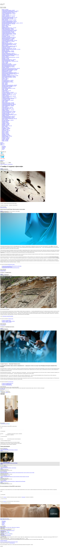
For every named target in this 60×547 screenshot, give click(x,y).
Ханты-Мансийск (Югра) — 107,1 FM (8, 113)
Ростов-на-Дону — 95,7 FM (6, 87)
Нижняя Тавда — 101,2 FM (6, 135)
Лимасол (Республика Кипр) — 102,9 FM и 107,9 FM (10, 61)
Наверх (1, 518)
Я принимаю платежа (5, 392)
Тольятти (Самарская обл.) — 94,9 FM (7, 105)
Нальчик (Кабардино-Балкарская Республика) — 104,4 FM (11, 68)
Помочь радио (2, 393)
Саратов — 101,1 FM (5, 91)
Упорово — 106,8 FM (5, 139)
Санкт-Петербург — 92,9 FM (6, 90)
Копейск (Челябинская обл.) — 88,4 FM (8, 55)
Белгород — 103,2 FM (5, 15)
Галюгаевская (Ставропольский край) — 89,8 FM (9, 30)
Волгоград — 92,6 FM (5, 24)
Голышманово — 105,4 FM (6, 128)
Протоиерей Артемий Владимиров (8, 316)
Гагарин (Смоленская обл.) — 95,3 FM (8, 29)
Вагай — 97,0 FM (4, 126)
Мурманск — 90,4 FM (5, 67)
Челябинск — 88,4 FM (5, 115)
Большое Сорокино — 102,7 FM (7, 125)
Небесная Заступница (3, 207)
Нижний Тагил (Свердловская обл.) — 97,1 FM (9, 72)
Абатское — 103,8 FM (5, 122)
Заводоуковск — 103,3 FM (6, 130)
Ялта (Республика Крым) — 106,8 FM (7, 120)
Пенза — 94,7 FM (4, 82)
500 (0, 388)
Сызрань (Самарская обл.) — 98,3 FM (7, 100)
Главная (1, 164)
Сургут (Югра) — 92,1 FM (6, 99)
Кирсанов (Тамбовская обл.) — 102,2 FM (8, 53)
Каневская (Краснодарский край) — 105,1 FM (9, 48)
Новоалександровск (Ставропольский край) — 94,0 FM (10, 73)
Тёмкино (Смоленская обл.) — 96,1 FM (8, 102)
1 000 (2, 388)
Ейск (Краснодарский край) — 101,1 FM (8, 35)
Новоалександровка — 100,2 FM (7, 136)
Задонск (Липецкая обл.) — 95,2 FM (7, 39)
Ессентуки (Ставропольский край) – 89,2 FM (9, 37)
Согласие (5, 433)
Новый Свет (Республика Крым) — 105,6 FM (9, 77)
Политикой (3, 434)
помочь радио (2, 143)
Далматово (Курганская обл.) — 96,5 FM (8, 32)
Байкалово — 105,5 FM (5, 124)
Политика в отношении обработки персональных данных (9, 541)
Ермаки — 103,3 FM (5, 129)
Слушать (1, 462)
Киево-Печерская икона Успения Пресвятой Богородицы (10, 267)
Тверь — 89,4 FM (4, 101)
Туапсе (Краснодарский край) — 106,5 (8, 108)
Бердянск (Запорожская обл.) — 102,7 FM (8, 16)
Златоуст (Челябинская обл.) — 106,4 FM (8, 41)
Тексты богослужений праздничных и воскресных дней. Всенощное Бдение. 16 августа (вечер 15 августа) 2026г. (17, 472)
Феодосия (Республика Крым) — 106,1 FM (8, 112)
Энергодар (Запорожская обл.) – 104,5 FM (8, 117)
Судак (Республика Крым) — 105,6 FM (8, 98)
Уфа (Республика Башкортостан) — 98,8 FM (8, 111)
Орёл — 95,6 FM (4, 79)
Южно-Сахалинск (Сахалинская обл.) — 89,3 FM (9, 118)
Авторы (3, 522)
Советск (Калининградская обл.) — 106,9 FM (9, 96)
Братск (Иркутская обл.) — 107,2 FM (7, 18)
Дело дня (1, 142)
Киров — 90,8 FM (5, 52)
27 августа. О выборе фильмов (6, 384)
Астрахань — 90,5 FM (5, 14)
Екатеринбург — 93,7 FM (6, 36)
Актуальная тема (9, 164)
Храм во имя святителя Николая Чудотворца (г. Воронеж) (9, 449)
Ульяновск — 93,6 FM (5, 110)
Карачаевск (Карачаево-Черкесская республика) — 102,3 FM (11, 49)
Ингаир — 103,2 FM (5, 131)
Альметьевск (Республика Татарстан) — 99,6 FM (9, 11)
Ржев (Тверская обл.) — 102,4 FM (7, 86)
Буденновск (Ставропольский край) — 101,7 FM (9, 21)
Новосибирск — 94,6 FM (6, 74)
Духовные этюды (2, 270)
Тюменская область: (5, 121)
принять (1, 546)
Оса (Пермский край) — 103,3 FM (7, 81)
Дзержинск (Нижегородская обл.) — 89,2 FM (9, 33)
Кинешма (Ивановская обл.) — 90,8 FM (8, 51)
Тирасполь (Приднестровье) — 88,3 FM (8, 103)
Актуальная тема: (10, 381)
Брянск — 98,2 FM (5, 19)
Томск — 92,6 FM (4, 106)
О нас (3, 149)
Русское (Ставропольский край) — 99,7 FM (8, 88)
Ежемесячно (3, 391)
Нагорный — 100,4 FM (5, 134)
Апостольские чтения (6, 462)
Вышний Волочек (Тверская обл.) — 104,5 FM (9, 27)
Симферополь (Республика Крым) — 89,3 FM (9, 94)
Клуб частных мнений (6, 475)
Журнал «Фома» (2, 527)
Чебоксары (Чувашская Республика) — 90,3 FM (9, 114)
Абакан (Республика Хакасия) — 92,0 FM (8, 10)
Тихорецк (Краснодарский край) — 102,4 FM (9, 104)
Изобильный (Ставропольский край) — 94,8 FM (9, 43)
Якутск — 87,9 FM (5, 119)
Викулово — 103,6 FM (5, 127)
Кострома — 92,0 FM (5, 56)
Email (1, 427)
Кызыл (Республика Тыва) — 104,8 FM (8, 60)
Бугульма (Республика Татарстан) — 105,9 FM (9, 20)
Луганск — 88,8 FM (5, 62)
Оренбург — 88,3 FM (5, 78)
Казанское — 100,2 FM (5, 133)
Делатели (4, 480)
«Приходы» (18, 527)
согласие (4, 501)
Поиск (10, 162)
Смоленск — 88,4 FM (5, 95)
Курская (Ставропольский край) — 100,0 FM (9, 59)
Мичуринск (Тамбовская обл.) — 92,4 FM (8, 66)
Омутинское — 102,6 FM (6, 137)
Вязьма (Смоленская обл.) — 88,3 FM (7, 28)
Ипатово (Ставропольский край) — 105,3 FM (9, 44)
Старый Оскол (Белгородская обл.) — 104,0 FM (9, 97)
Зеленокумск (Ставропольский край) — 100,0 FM (9, 40)
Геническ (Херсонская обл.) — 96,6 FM (8, 31)
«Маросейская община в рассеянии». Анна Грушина (8, 467)
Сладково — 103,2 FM (5, 138)
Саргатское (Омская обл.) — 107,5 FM (8, 92)
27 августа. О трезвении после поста (7, 383)
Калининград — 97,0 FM (6, 47)
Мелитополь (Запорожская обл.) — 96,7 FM (8, 65)
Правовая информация (3, 540)
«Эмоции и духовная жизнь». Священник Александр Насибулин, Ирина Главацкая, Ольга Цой (14, 476)
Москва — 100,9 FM (5, 9)
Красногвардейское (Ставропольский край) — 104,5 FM (10, 57)
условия (6, 392)
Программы (4, 146)
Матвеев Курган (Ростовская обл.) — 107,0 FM (9, 64)
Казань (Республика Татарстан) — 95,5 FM (8, 46)
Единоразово (8, 391)
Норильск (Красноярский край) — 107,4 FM (8, 76)
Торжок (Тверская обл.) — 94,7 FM (7, 107)
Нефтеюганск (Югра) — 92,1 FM (7, 70)
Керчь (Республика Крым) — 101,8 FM (8, 50)
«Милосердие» (14, 527)
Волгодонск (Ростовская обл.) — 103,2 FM (8, 23)
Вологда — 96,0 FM (5, 26)
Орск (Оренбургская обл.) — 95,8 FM (7, 80)
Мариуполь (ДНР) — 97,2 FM (6, 63)
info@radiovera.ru (2, 530)
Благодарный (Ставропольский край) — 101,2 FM (9, 17)
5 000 (4, 388)
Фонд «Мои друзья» (8, 527)
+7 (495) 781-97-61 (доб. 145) (10, 530)
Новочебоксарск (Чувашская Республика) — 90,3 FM (10, 75)
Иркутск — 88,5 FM (5, 45)
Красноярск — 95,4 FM (5, 58)
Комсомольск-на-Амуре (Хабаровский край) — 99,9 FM (10, 54)
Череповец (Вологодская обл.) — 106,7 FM (8, 116)
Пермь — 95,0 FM (5, 83)
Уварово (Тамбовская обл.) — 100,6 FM (8, 109)
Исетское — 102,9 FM (5, 132)
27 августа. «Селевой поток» (6, 320)
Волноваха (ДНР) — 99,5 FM (6, 25)
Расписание (4, 521)
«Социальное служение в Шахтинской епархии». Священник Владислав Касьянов (12, 481)
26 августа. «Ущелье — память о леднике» (8, 321)
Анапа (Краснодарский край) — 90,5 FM (8, 12)
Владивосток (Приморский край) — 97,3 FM (9, 22)
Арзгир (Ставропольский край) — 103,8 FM (8, 13)
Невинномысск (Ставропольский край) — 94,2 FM (9, 69)
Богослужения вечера (3, 471)
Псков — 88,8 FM (4, 84)
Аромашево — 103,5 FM (5, 123)
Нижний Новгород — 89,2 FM (6, 71)
